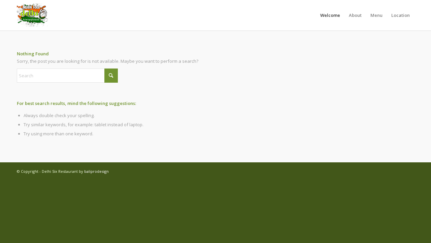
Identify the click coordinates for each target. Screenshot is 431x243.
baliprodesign (96, 171)
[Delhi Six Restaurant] (32, 15)
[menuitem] (330, 15)
